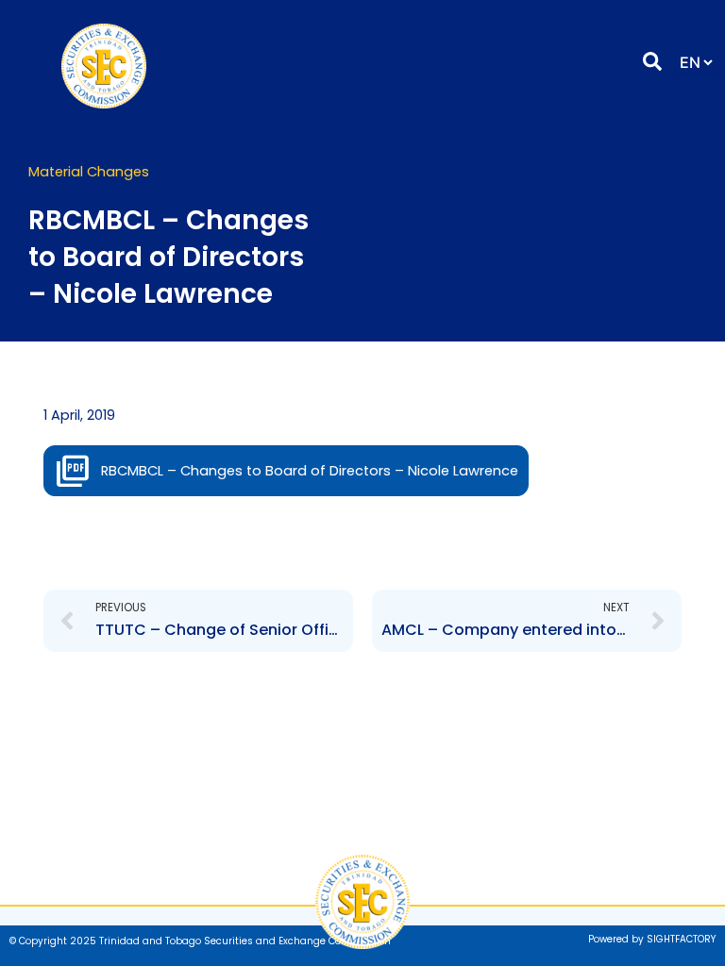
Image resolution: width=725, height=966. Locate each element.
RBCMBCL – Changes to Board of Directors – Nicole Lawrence (309, 470)
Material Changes (88, 171)
